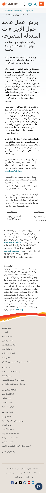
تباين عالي (29, 477)
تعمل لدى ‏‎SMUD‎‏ (8, 394)
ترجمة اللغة (18, 477)
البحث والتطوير (7, 340)
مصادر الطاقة (7, 376)
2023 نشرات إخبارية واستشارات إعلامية (18, 10)
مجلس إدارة (6, 357)
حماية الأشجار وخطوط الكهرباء (13, 380)
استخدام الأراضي (8, 429)
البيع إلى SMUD (7, 416)
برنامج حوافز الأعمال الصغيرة (13, 421)
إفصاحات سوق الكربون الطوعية (13, 384)
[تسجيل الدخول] (30, 4)
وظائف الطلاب (7, 402)
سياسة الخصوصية (9, 473)
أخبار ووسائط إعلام (9, 345)
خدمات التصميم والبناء (10, 437)
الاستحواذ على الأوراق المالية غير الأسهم (16, 446)
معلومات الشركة (8, 336)
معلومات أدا (38, 473)
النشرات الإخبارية (8, 353)
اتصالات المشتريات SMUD (11, 433)
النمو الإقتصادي (7, 442)
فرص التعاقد (6, 425)
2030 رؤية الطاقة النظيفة (11, 371)
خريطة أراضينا (7, 349)
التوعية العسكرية (8, 407)
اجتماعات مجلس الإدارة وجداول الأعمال (16, 362)
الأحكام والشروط (24, 473)
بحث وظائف (6, 398)
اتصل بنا (5, 332)
